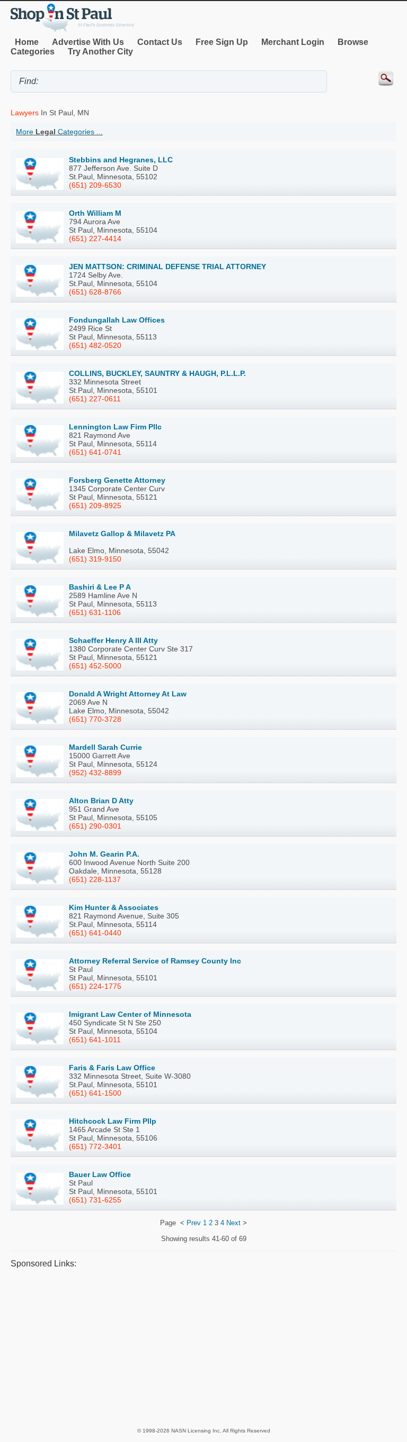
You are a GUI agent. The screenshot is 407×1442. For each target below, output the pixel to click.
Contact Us (159, 42)
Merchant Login (292, 42)
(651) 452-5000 (95, 666)
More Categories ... (59, 131)
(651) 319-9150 (95, 559)
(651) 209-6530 (95, 185)
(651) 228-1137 (95, 879)
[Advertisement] (203, 1347)
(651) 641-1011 (95, 1039)
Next (233, 1223)
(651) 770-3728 (95, 719)
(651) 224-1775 (95, 986)
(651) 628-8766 (95, 292)
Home (27, 42)
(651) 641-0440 (95, 933)
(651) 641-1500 (95, 1093)
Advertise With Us (88, 42)
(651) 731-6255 (95, 1200)
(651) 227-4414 (95, 238)
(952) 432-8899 (95, 772)
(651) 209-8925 (95, 505)
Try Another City (100, 51)
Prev (194, 1223)
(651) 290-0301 (95, 826)
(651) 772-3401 (95, 1146)
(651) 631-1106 (95, 612)
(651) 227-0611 (95, 398)
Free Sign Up (222, 42)
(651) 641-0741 (95, 452)
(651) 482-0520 (95, 345)
